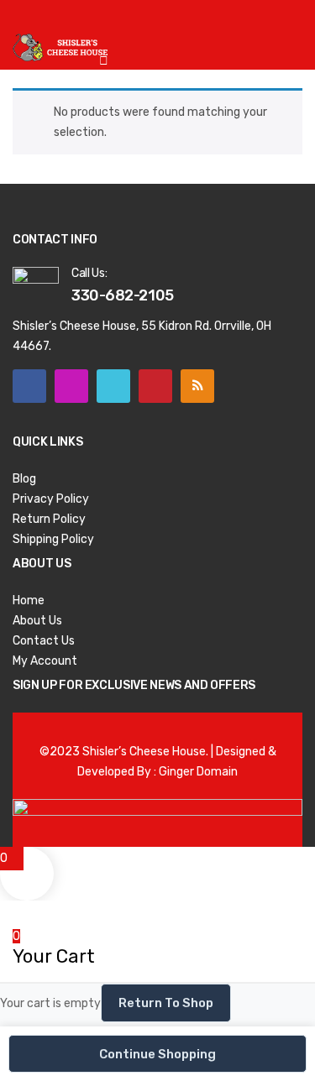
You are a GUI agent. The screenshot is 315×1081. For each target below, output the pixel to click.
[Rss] (197, 386)
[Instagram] (71, 386)
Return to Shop (165, 1002)
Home (29, 600)
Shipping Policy (53, 539)
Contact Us (44, 641)
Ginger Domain (198, 772)
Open (25, 22)
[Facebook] (29, 386)
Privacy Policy (51, 499)
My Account (45, 661)
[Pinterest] (155, 386)
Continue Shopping (157, 1054)
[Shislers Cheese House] (61, 46)
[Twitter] (113, 386)
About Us (37, 621)
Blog (24, 479)
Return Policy (49, 519)
